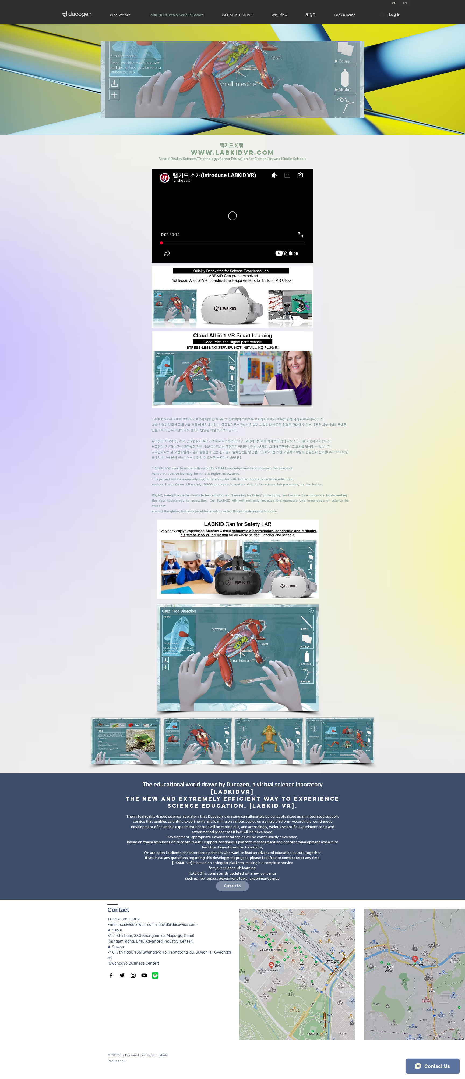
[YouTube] (144, 975)
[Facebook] (111, 975)
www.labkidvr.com (232, 152)
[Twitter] (122, 975)
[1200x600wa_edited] (155, 975)
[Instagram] (133, 975)
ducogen (119, 1060)
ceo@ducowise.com (137, 925)
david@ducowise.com (177, 925)
